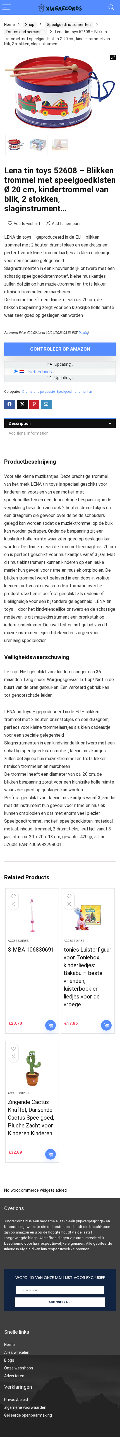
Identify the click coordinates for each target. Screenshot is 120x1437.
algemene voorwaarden (25, 1407)
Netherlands (40, 371)
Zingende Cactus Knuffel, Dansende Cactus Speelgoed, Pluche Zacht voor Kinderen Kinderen (31, 1118)
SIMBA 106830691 (31, 949)
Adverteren (14, 1376)
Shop (29, 24)
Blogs (9, 1360)
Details (83, 333)
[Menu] (6, 7)
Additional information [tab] (29, 433)
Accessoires (18, 941)
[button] (113, 57)
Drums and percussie (25, 32)
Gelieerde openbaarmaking (28, 1415)
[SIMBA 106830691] (32, 916)
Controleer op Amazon (60, 349)
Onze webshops (18, 1368)
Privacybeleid (16, 1399)
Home (9, 24)
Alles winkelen (16, 1352)
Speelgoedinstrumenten (69, 24)
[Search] (111, 7)
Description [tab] (20, 423)
